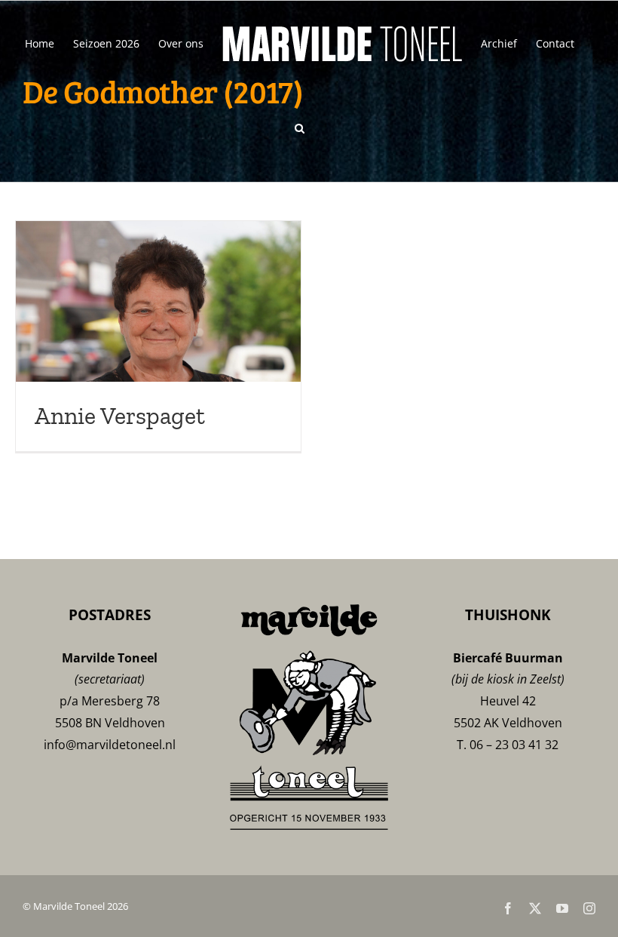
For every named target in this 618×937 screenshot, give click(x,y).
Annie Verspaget (120, 415)
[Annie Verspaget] (158, 336)
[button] (299, 126)
